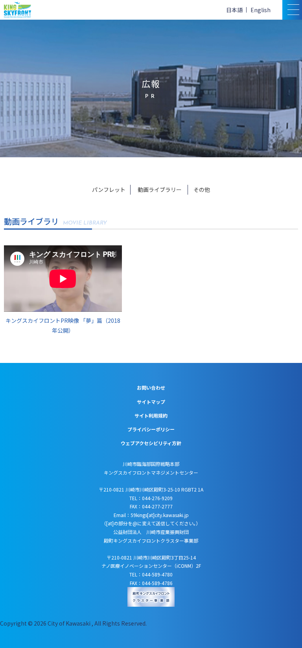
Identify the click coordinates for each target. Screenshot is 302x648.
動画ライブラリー (160, 189)
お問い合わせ (151, 387)
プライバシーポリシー (151, 429)
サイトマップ (151, 401)
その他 (201, 189)
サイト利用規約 (151, 415)
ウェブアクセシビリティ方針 (151, 443)
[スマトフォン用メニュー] (292, 10)
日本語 (234, 10)
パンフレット (108, 189)
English (260, 10)
